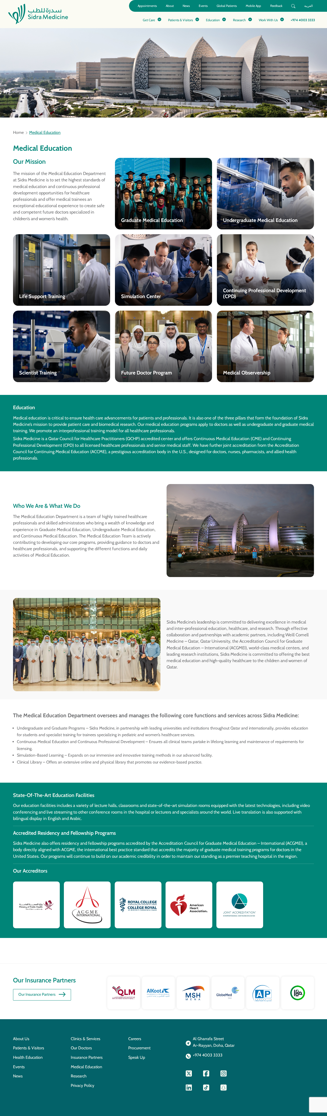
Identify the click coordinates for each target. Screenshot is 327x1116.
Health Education (28, 1057)
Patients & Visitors (28, 1047)
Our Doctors (81, 1047)
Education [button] (213, 20)
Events (203, 6)
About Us (21, 1038)
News (186, 6)
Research (79, 1076)
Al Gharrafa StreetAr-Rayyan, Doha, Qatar (214, 1042)
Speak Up (136, 1057)
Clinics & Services (85, 1038)
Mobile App (253, 6)
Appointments (147, 6)
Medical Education (86, 1066)
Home (18, 133)
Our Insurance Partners (36, 994)
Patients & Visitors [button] (180, 20)
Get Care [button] (149, 20)
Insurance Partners (87, 1057)
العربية (308, 6)
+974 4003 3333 (303, 20)
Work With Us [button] (268, 20)
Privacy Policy (82, 1085)
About (170, 6)
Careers (134, 1038)
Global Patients (227, 6)
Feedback (276, 6)
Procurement (139, 1047)
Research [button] (239, 20)
